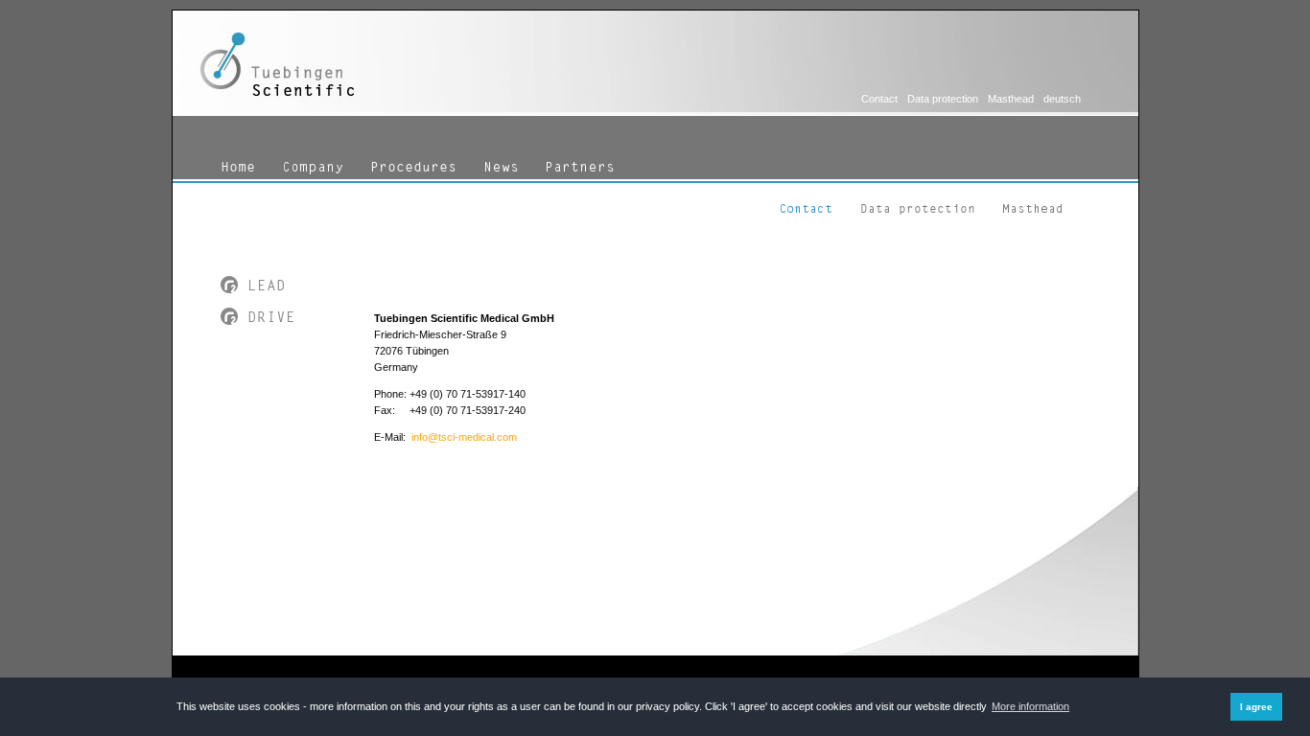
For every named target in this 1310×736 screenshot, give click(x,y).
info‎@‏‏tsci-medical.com (464, 437)
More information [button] (1030, 706)
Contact (879, 98)
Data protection (942, 98)
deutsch (1062, 98)
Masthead (1011, 98)
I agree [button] (1256, 707)
